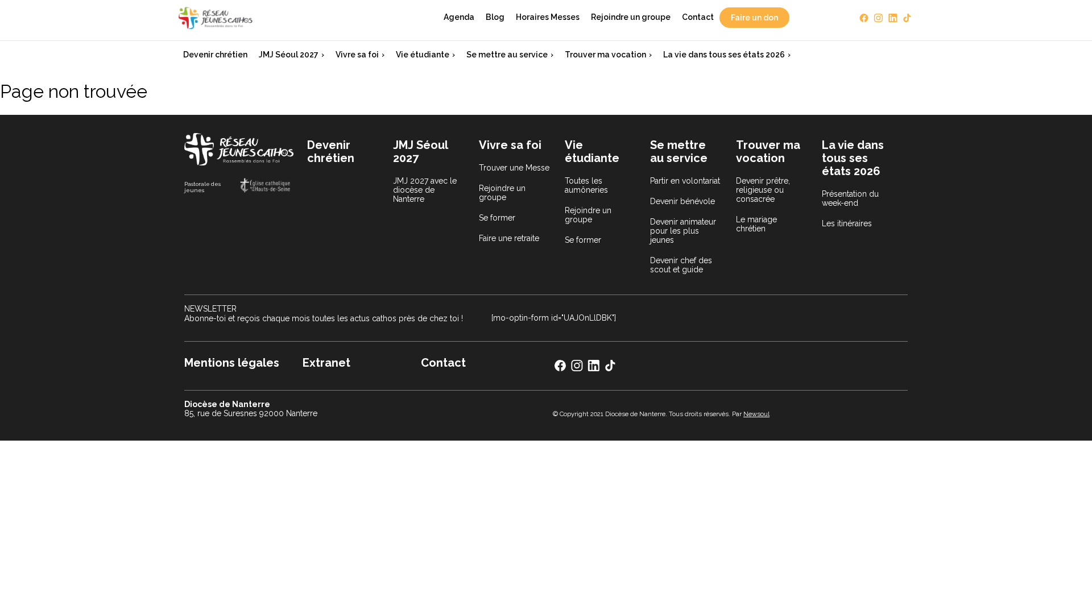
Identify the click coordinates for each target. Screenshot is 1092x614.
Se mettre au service (507, 54)
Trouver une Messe (514, 167)
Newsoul (756, 414)
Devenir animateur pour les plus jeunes (683, 230)
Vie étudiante (422, 54)
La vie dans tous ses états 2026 (724, 54)
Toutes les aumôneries (586, 185)
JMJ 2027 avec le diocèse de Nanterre (425, 190)
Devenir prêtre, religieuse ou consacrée (763, 190)
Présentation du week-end (850, 198)
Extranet (326, 363)
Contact (698, 17)
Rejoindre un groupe (631, 17)
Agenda (459, 17)
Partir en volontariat (685, 180)
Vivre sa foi (357, 54)
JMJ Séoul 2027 (288, 54)
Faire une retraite (509, 238)
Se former (497, 217)
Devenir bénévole (682, 201)
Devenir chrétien (215, 54)
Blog (495, 17)
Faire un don (754, 17)
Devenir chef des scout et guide (681, 265)
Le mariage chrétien (756, 224)
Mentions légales (231, 363)
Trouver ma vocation (605, 54)
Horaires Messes (548, 17)
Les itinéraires (847, 223)
